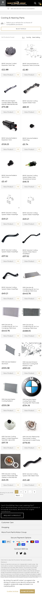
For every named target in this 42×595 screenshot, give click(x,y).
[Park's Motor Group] (17, 3)
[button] (8, 75)
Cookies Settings (12, 591)
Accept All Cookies (27, 591)
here (5, 560)
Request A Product (12, 515)
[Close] (38, 582)
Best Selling (36, 37)
